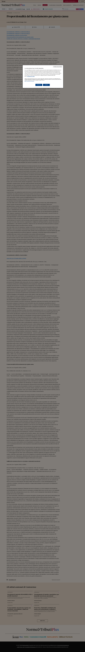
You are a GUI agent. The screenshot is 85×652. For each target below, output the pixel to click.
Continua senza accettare (58, 66)
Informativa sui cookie (31, 76)
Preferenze (39, 84)
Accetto (46, 84)
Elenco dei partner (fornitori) (29, 81)
